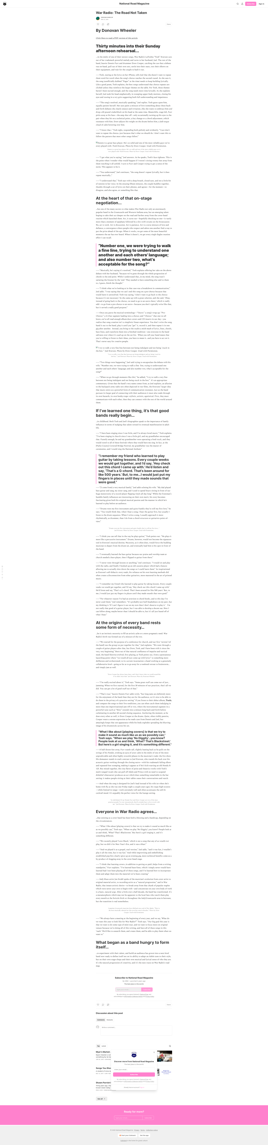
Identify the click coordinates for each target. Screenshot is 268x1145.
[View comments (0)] (103, 24)
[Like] (98, 24)
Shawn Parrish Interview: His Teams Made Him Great (121, 1116)
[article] (134, 1090)
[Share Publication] (242, 4)
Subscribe (251, 4)
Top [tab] (98, 1079)
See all (100, 1132)
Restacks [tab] (110, 1053)
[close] (154, 1052)
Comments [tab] (101, 1053)
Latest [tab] (104, 1079)
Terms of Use (144, 1079)
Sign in (261, 4)
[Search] (238, 4)
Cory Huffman (109, 1107)
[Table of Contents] (2, 572)
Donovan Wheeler (107, 17)
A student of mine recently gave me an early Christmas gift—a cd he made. (123, 1104)
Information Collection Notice (133, 1081)
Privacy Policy (150, 1081)
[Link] (93, 30)
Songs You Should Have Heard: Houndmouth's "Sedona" (123, 1101)
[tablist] (105, 1053)
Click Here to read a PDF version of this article (117, 38)
